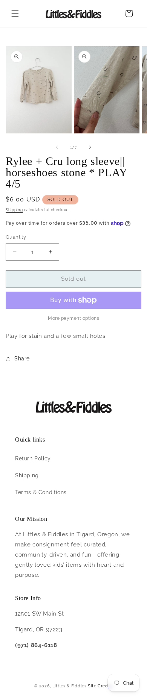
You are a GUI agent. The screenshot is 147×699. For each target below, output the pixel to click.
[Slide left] (57, 147)
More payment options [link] (73, 318)
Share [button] (22, 359)
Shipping (14, 210)
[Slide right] (90, 147)
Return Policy (33, 458)
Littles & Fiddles (70, 686)
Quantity (16, 237)
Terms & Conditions (41, 492)
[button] (15, 13)
